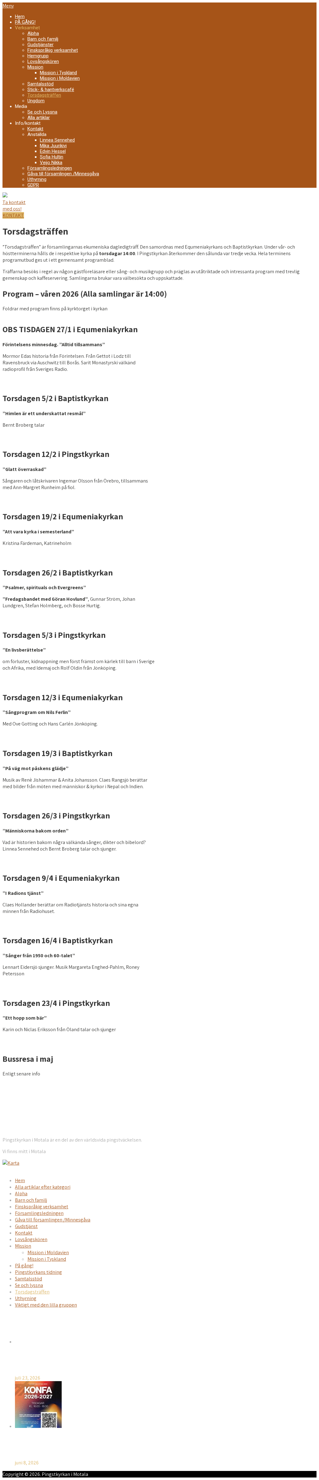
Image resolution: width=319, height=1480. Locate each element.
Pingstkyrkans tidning (38, 1272)
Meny (8, 5)
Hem (20, 16)
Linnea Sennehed (57, 140)
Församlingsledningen (49, 168)
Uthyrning (36, 179)
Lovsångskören (43, 61)
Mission (35, 67)
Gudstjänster (40, 44)
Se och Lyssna (42, 112)
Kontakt (35, 129)
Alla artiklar (38, 117)
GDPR (33, 185)
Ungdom (36, 101)
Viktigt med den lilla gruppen (46, 1305)
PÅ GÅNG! (25, 22)
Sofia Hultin (51, 157)
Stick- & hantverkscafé (50, 89)
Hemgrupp (38, 56)
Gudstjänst (26, 1226)
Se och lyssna (29, 1285)
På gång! (24, 1265)
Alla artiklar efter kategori (42, 1187)
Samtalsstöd (40, 84)
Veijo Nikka (51, 162)
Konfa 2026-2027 (34, 1444)
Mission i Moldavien (60, 78)
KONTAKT (13, 215)
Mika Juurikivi (53, 145)
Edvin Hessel (53, 151)
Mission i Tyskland (58, 72)
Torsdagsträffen (44, 95)
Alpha (33, 33)
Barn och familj (42, 39)
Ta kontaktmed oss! (14, 205)
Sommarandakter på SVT (43, 1359)
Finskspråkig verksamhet (52, 50)
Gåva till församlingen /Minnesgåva (63, 174)
